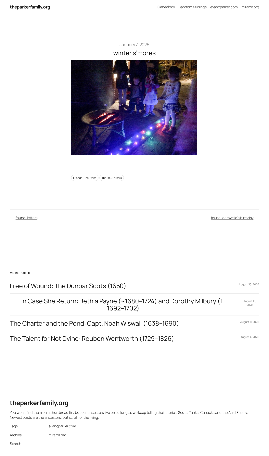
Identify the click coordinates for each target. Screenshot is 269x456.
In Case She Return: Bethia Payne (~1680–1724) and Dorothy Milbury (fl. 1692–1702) (123, 304)
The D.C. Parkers (112, 178)
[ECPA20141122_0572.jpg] (134, 153)
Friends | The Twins (84, 178)
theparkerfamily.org (30, 7)
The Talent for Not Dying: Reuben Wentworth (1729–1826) (92, 338)
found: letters (26, 217)
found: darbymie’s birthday (232, 217)
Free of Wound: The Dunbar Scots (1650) (68, 285)
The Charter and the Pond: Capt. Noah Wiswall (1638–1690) (94, 323)
